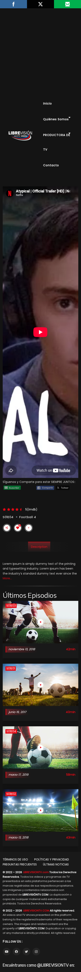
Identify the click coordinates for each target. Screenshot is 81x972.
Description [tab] (39, 547)
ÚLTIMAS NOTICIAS (56, 864)
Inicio (47, 103)
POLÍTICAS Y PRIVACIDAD (51, 859)
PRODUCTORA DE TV (56, 142)
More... (7, 578)
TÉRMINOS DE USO (15, 859)
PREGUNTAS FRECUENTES (20, 864)
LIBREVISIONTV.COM (36, 910)
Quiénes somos (56, 119)
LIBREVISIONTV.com (36, 872)
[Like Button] (18, 528)
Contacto (51, 165)
